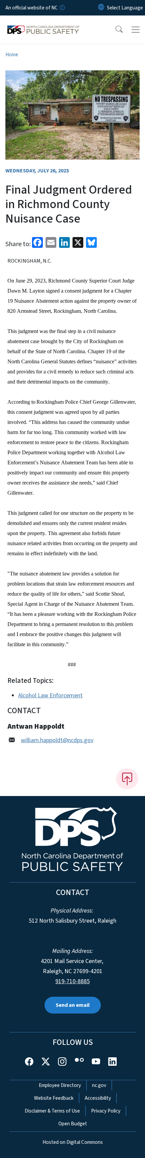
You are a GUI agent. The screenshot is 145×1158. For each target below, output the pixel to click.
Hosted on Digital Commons (72, 1142)
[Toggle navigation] (135, 30)
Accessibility (98, 1098)
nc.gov (99, 1085)
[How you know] (62, 8)
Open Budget (72, 1123)
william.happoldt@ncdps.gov (57, 740)
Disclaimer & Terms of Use (52, 1111)
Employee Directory (60, 1085)
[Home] (43, 23)
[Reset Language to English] (101, 8)
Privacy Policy (105, 1111)
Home (11, 54)
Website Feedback (54, 1098)
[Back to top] (127, 778)
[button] (115, 30)
